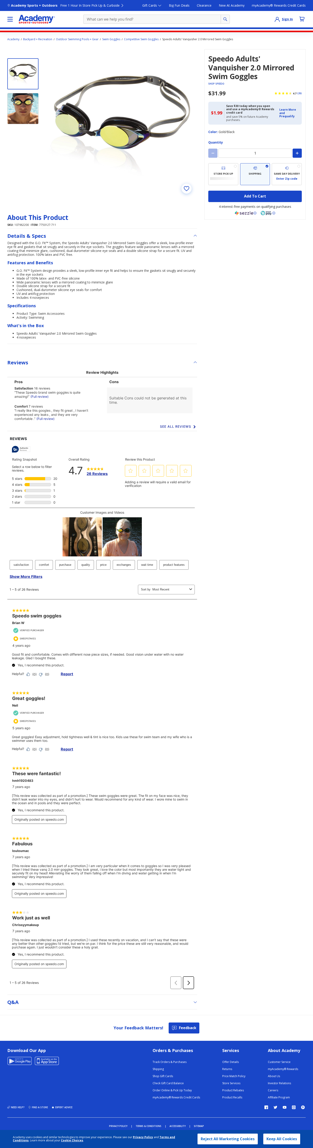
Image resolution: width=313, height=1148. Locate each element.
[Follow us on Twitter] (275, 1107)
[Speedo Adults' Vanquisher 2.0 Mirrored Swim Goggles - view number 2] (23, 108)
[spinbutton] (255, 153)
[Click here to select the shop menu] (10, 19)
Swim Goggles (111, 39)
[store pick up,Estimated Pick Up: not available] (223, 174)
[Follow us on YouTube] (284, 1107)
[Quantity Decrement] (212, 153)
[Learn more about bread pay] (267, 213)
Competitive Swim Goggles (141, 39)
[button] (289, 113)
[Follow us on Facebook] (266, 1107)
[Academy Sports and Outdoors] (36, 19)
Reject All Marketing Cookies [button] (228, 1138)
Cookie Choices (72, 1140)
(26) (299, 93)
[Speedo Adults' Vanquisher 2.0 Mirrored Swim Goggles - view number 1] (23, 74)
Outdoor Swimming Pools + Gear (77, 39)
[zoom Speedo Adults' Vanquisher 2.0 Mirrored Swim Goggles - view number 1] (122, 124)
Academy (13, 39)
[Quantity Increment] (297, 153)
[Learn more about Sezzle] (245, 213)
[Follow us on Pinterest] (303, 1107)
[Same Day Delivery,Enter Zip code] (287, 174)
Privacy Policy (143, 1137)
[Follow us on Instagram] (294, 1107)
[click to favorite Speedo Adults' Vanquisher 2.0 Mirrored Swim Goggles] (186, 189)
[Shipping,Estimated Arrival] (255, 174)
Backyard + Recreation (37, 39)
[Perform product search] (225, 19)
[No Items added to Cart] (302, 19)
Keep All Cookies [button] (281, 1138)
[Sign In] (277, 19)
